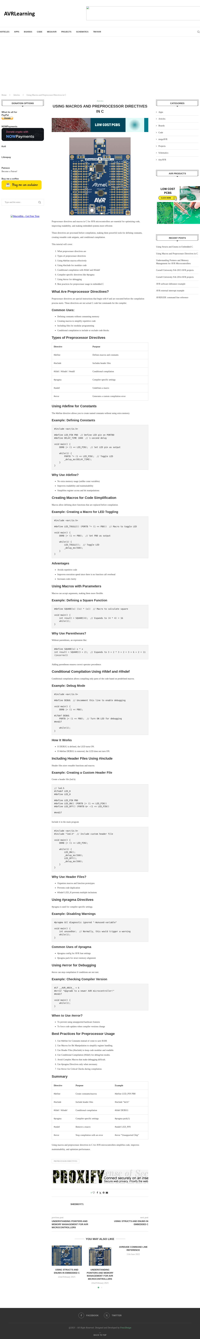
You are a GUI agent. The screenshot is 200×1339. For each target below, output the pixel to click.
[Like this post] (94, 1193)
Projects (66, 32)
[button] (56, 1266)
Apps (16, 32)
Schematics (82, 32)
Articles (4, 32)
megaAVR (52, 32)
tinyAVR (97, 32)
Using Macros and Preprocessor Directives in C (177, 253)
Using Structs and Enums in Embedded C (174, 247)
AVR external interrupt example (170, 290)
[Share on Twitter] (100, 1193)
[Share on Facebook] (97, 1193)
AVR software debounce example (170, 284)
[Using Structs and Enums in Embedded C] (67, 1256)
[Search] (198, 31)
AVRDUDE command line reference (172, 297)
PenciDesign (125, 1328)
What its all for (9, 112)
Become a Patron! (9, 171)
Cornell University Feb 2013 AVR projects (175, 270)
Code (39, 32)
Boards (28, 32)
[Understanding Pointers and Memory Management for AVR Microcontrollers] (100, 1256)
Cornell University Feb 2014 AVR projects (175, 277)
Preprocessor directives (65, 1161)
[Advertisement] (100, 68)
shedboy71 (77, 1204)
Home (4, 95)
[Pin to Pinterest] (104, 1193)
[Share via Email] (107, 1193)
